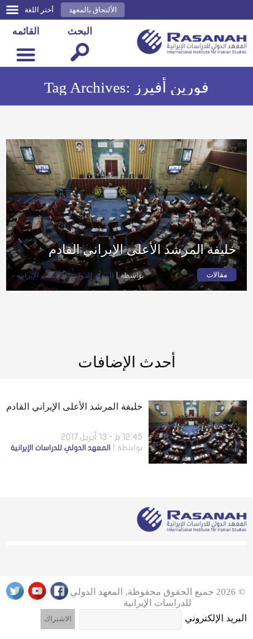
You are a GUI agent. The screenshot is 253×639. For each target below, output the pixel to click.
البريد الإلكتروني (216, 618)
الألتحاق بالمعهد (93, 10)
